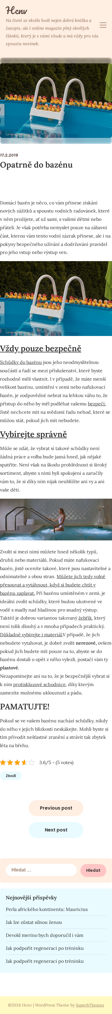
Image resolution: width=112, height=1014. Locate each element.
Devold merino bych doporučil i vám (44, 935)
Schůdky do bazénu (21, 362)
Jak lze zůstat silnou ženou (34, 922)
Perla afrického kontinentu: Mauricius (47, 909)
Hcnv (16, 10)
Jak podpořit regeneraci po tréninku (45, 948)
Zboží (11, 775)
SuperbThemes (90, 1005)
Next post (56, 830)
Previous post (56, 808)
